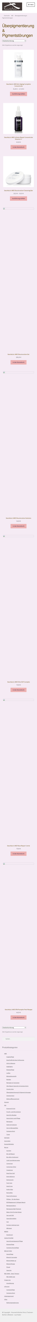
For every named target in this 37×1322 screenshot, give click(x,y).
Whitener (9, 1228)
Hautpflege (9, 1254)
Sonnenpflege (10, 1290)
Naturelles (9, 1193)
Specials (8, 1270)
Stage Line (7, 1280)
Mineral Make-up (11, 1260)
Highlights (9, 1066)
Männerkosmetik (11, 1076)
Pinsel (8, 1267)
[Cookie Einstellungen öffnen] (3, 1319)
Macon (6, 1147)
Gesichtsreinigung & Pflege (14, 1241)
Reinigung (9, 1121)
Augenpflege (10, 1057)
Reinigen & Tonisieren (12, 1083)
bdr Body (6, 1138)
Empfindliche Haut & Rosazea (15, 1060)
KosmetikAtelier (9, 1144)
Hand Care (9, 1186)
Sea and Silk (10, 1215)
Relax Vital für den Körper (14, 1212)
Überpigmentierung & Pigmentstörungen (18, 1092)
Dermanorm (9, 1180)
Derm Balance (10, 1176)
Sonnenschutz (10, 1131)
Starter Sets (10, 1089)
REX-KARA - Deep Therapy (11, 1273)
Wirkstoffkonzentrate (12, 1099)
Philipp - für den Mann (12, 1199)
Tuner (8, 1134)
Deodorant (9, 1235)
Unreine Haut (10, 1096)
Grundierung (10, 1283)
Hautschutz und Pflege (13, 1118)
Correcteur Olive (11, 1167)
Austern (8, 1151)
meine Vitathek (8, 1238)
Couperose (9, 1170)
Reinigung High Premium (13, 1209)
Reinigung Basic (11, 1205)
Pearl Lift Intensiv (11, 1196)
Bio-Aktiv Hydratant (12, 1157)
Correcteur (9, 1163)
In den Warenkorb (18, 147)
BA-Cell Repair (10, 1154)
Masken (8, 1079)
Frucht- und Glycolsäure (13, 1112)
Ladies (8, 1073)
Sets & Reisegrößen (12, 1128)
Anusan (6, 1102)
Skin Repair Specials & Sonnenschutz (17, 1086)
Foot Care (9, 1183)
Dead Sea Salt (10, 1173)
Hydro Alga (9, 1189)
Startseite (7, 15)
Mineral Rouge (10, 1264)
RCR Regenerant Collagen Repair (15, 1202)
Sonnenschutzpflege (12, 1248)
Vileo (5, 1299)
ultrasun (6, 1286)
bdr (5, 1105)
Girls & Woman (10, 1063)
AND (12, 15)
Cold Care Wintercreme (13, 1160)
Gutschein (7, 1141)
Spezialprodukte (11, 1218)
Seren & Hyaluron (11, 1125)
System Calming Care (12, 1225)
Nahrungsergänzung (12, 1303)
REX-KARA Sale (10, 1277)
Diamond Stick (10, 1108)
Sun (7, 1222)
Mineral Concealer (11, 1257)
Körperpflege (10, 1070)
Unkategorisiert (9, 1296)
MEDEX (6, 1231)
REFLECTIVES (8, 1251)
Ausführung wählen (18, 94)
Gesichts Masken (11, 1115)
